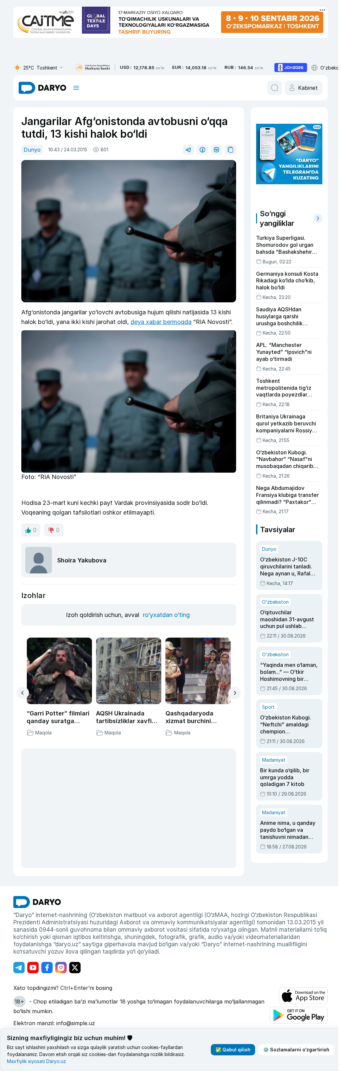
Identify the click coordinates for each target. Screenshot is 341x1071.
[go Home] (37, 902)
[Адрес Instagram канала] (61, 967)
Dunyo (32, 149)
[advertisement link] (290, 67)
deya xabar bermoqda (161, 321)
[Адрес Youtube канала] (33, 967)
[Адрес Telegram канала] (19, 967)
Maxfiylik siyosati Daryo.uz (36, 1061)
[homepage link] (42, 88)
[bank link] (92, 68)
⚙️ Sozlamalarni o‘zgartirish (296, 1049)
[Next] (234, 693)
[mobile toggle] (76, 87)
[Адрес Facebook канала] (47, 967)
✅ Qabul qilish (232, 1049)
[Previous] (23, 693)
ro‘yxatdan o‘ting (166, 614)
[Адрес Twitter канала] (75, 967)
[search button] (274, 87)
